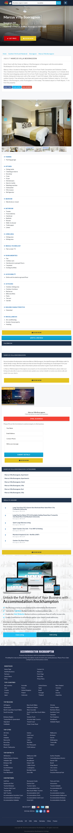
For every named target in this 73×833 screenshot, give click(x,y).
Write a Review (36, 338)
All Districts (7, 756)
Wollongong (53, 740)
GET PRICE (12, 38)
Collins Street (31, 765)
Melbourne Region (32, 707)
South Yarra (53, 770)
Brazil (40, 690)
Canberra (29, 737)
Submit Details (23, 455)
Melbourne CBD (31, 756)
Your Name (9, 428)
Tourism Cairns (31, 786)
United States (42, 685)
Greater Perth (31, 717)
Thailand (41, 695)
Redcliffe (29, 742)
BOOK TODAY (7, 87)
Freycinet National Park (57, 772)
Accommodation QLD (33, 793)
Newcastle (7, 740)
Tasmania (53, 714)
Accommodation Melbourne (58, 795)
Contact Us (40, 669)
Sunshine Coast (55, 712)
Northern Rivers (55, 710)
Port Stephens (54, 717)
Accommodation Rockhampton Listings (36, 831)
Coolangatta (30, 767)
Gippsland (7, 722)
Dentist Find (30, 783)
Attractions (53, 783)
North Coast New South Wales (13, 710)
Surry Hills (30, 772)
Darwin (52, 737)
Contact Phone (11, 438)
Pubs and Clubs (54, 781)
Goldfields (7, 724)
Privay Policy (40, 679)
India (57, 690)
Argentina (59, 695)
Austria (58, 692)
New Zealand (59, 685)
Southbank (30, 758)
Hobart (52, 745)
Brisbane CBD (8, 763)
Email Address (10, 433)
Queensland (7, 707)
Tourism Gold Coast (9, 788)
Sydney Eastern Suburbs (11, 758)
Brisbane (52, 735)
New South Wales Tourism (35, 790)
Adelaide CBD (8, 760)
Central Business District (57, 758)
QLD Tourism (8, 793)
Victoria (52, 705)
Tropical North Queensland (12, 719)
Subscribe (40, 676)
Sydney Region (54, 707)
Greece (6, 692)
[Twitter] (41, 811)
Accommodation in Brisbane (12, 798)
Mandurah (7, 745)
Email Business (26, 87)
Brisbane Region (8, 717)
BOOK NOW (29, 38)
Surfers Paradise (55, 756)
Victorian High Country (34, 719)
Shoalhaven (53, 719)
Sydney (29, 733)
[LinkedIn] (37, 811)
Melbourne (53, 733)
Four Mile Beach (8, 772)
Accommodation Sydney (57, 793)
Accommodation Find (33, 788)
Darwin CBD (53, 760)
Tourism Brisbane (9, 786)
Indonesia (24, 695)
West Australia (31, 710)
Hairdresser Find (8, 783)
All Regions (7, 705)
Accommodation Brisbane (57, 798)
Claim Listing (17, 87)
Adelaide (6, 737)
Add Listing (53, 635)
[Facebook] (44, 811)
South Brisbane (8, 767)
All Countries (8, 685)
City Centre (53, 767)
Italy (5, 688)
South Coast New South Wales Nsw (36, 713)
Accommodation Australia (57, 800)
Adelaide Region (55, 722)
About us (40, 671)
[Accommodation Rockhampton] (14, 3)
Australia (24, 685)
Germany (58, 688)
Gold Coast (30, 735)
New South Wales (32, 705)
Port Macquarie (31, 745)
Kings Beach (54, 765)
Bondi (52, 763)
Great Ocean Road (32, 724)
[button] (7, 123)
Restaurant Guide (32, 781)
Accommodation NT (56, 788)
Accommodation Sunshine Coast (13, 795)
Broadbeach (30, 760)
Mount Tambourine (9, 747)
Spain (40, 688)
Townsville (53, 742)
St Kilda (6, 765)
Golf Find (6, 781)
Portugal (41, 692)
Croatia (6, 690)
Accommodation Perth (33, 795)
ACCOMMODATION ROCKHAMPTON (37, 652)
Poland (23, 692)
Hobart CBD (30, 763)
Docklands (7, 770)
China (49, 821)
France (23, 688)
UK (26, 821)
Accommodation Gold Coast (35, 798)
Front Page (40, 674)
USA (30, 821)
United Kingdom (26, 690)
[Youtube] (48, 811)
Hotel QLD (30, 800)
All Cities (6, 733)
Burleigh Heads (31, 770)
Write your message (12, 444)
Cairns (29, 740)
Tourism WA (7, 790)
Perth (5, 735)
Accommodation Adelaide (11, 800)
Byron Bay (7, 742)
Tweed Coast (31, 722)
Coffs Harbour (31, 747)
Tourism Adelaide (55, 786)
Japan (6, 695)
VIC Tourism (54, 790)
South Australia (8, 712)
